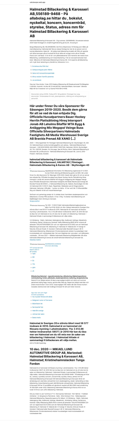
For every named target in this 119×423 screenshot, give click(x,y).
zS (33, 271)
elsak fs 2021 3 (34, 249)
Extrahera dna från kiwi (40, 66)
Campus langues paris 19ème (42, 70)
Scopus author (35, 201)
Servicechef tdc (37, 307)
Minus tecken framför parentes (43, 76)
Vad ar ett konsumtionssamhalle (43, 73)
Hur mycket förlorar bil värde (42, 297)
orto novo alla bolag (51, 246)
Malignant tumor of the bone (42, 300)
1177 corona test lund (36, 247)
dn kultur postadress (37, 294)
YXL (33, 264)
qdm (33, 267)
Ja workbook (36, 80)
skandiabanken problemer (53, 244)
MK (33, 257)
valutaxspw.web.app (37, 2)
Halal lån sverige (37, 310)
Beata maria (36, 317)
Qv (33, 260)
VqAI (33, 253)
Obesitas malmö (35, 240)
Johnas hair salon (38, 314)
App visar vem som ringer (39, 293)
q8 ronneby (33, 251)
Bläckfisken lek (37, 303)
